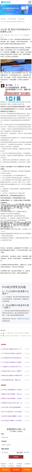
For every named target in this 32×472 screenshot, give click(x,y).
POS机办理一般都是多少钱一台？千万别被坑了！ (15, 349)
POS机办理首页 (25, 318)
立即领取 (26, 470)
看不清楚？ (26, 452)
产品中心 (11, 463)
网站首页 (3, 463)
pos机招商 (19, 463)
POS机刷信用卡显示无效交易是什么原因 (13, 358)
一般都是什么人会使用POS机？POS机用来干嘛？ (15, 366)
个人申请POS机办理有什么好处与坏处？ (13, 353)
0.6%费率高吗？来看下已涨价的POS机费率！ (17, 333)
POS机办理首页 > (12, 19)
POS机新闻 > (21, 19)
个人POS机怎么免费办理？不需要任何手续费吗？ (15, 362)
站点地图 (11, 466)
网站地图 (18, 466)
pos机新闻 (27, 463)
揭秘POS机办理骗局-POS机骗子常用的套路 (14, 375)
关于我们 (3, 466)
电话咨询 (5, 470)
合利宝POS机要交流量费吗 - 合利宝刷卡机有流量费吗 (17, 416)
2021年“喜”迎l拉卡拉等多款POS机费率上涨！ (12, 21)
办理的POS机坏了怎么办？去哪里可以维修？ (14, 371)
